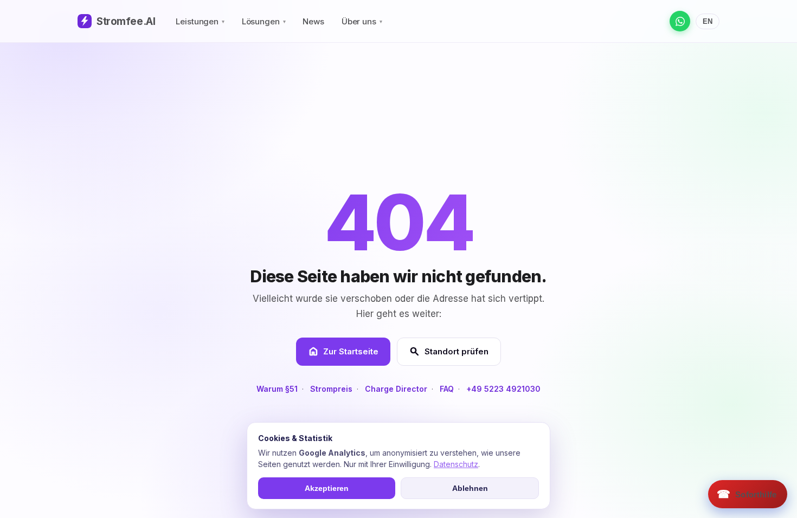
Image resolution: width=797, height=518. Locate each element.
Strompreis (331, 388)
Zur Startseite (343, 351)
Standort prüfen (449, 351)
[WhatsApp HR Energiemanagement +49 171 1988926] (680, 21)
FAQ (447, 388)
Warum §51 (277, 388)
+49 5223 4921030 (503, 388)
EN (707, 21)
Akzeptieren (327, 488)
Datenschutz (456, 464)
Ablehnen (470, 488)
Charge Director (396, 388)
